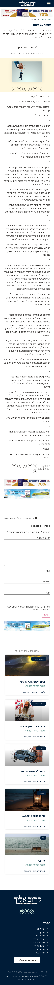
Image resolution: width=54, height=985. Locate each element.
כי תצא (41, 860)
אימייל (46, 582)
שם (48, 571)
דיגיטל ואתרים (24, 976)
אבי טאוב (41, 929)
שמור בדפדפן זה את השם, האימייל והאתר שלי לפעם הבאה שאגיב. (28, 607)
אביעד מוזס (40, 949)
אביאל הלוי (40, 935)
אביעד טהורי (40, 946)
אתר (48, 593)
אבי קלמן (41, 932)
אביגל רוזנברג (39, 939)
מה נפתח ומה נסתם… (33, 816)
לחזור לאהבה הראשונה (33, 771)
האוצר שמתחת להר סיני (32, 681)
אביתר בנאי (40, 952)
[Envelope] (21, 911)
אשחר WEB (34, 976)
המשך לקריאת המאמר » (35, 685)
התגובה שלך (43, 538)
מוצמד (44, 19)
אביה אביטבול (39, 942)
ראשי (49, 19)
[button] (48, 3)
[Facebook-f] (32, 911)
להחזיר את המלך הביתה (32, 726)
